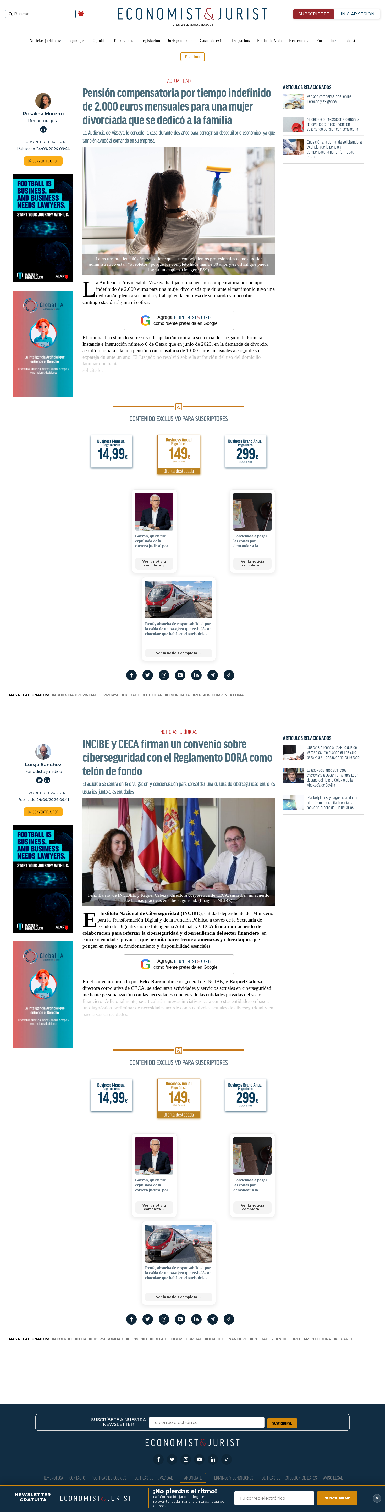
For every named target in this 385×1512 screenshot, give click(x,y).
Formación (326, 41)
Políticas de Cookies (108, 1477)
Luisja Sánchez (43, 764)
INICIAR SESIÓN (358, 14)
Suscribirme (337, 1498)
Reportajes (76, 41)
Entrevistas (123, 41)
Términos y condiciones (232, 1477)
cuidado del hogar (142, 695)
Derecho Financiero (227, 1339)
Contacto (77, 1477)
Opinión (100, 41)
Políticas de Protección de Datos (288, 1477)
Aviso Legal (333, 1477)
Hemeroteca (299, 41)
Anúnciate (193, 1477)
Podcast (348, 41)
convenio (137, 1339)
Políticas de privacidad (153, 1477)
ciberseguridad (107, 1339)
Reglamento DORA (312, 1339)
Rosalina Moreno (43, 113)
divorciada (178, 695)
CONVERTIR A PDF (45, 161)
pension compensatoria (219, 695)
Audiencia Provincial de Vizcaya (86, 695)
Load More (192, 1363)
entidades (262, 1339)
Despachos (241, 41)
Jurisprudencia (180, 41)
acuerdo (63, 1339)
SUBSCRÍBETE (313, 14)
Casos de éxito (212, 41)
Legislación (150, 41)
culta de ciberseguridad (177, 1339)
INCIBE (284, 1339)
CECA (81, 1339)
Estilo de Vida (269, 41)
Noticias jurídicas (45, 41)
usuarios (345, 1339)
